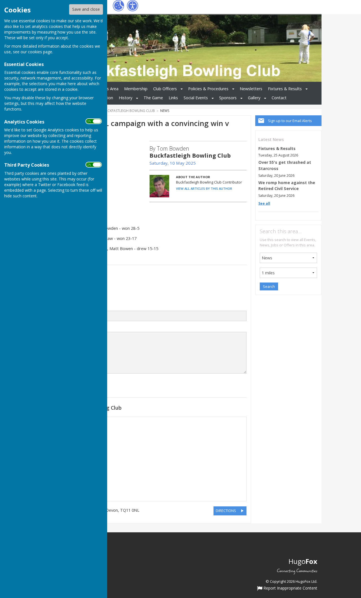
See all (264, 203)
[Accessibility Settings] (132, 5)
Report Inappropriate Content (289, 588)
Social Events (196, 97)
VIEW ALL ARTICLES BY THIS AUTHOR (204, 188)
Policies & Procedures (208, 88)
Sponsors (228, 97)
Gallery (254, 97)
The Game (153, 97)
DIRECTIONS (226, 510)
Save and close (86, 9)
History (125, 97)
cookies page (40, 51)
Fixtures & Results (285, 88)
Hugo (303, 561)
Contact (279, 97)
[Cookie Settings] (118, 5)
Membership (136, 88)
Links (173, 97)
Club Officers (165, 88)
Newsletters (251, 88)
